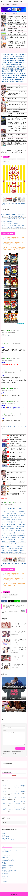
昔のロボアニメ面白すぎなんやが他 (12, 71)
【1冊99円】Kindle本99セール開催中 (9, 13)
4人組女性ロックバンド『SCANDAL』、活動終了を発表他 (13, 73)
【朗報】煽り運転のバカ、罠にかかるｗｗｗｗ (14, 60)
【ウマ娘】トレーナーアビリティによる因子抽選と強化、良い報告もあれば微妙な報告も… (13, 786)
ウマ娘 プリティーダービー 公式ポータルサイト (13, 850)
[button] (4, 601)
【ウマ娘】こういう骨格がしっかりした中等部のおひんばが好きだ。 (13, 541)
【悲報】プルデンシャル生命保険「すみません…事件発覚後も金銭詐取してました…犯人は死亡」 (13, 550)
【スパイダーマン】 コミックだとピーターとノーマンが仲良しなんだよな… (13, 227)
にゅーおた (4, 881)
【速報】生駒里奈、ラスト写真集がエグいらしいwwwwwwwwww (13, 520)
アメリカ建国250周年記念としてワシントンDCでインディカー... (13, 64)
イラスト (5, 159)
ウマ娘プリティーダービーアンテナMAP (11, 859)
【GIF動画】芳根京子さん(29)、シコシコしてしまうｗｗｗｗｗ (13, 517)
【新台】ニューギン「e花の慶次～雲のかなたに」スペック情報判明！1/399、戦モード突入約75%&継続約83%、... (13, 216)
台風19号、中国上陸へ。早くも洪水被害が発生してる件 (13, 526)
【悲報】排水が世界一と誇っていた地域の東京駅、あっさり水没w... (14, 54)
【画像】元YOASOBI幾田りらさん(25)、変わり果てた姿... (14, 58)
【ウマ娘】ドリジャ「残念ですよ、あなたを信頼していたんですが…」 (13, 511)
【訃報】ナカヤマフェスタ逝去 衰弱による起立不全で (13, 535)
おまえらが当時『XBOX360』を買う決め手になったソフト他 (13, 214)
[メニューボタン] (1, 1)
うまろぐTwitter (5, 851)
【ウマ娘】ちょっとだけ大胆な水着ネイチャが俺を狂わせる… (13, 533)
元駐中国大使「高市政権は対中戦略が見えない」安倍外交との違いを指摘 (13, 552)
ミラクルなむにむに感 (6, 221)
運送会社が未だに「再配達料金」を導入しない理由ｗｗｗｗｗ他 (14, 75)
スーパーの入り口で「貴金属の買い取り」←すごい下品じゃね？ (13, 219)
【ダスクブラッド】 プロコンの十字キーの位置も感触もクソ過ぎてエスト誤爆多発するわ (13, 530)
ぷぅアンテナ (5, 876)
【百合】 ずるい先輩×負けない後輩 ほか (11, 528)
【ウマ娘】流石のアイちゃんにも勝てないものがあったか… (13, 513)
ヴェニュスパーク (12, 159)
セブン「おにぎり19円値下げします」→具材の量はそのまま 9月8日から (13, 539)
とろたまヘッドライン (7, 867)
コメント (5, 730)
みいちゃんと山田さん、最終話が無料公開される (14, 81)
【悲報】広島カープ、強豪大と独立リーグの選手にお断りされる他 (14, 62)
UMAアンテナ (5, 857)
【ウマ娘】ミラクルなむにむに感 (9, 223)
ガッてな (4, 868)
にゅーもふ (4, 879)
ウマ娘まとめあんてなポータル (9, 870)
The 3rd (3, 862)
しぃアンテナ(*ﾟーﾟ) (6, 872)
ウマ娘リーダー (5, 863)
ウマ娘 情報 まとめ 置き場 (8, 840)
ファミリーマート (21, 159)
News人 (3, 875)
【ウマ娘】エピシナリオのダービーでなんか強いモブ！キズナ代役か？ (13, 225)
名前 (4, 725)
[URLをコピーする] (24, 601)
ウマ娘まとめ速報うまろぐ (14, 1)
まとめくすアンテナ (6, 856)
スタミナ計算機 (5, 836)
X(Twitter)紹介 (6, 156)
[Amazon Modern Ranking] (21, 324)
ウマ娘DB (4, 835)
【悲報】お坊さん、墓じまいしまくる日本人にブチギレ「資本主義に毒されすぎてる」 (13, 524)
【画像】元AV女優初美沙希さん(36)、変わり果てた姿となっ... (14, 77)
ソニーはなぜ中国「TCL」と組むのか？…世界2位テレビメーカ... (14, 66)
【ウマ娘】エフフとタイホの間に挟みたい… (12, 544)
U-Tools (3, 833)
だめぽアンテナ (5, 873)
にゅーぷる (4, 878)
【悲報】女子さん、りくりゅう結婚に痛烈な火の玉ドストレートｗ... (14, 56)
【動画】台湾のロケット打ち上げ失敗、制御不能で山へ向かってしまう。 (13, 515)
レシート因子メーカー (7, 838)
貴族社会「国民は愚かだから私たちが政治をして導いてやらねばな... (14, 69)
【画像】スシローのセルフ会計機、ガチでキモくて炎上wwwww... (14, 79)
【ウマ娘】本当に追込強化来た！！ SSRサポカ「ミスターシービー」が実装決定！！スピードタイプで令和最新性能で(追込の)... (13, 509)
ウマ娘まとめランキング (7, 865)
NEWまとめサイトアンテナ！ (8, 860)
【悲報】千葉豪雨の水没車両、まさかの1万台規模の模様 (13, 522)
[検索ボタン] (26, 1)
